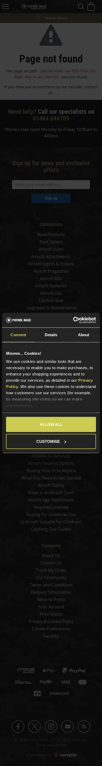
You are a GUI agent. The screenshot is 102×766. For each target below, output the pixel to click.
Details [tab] (51, 334)
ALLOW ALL (51, 424)
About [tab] (83, 334)
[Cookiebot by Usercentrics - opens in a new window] (73, 320)
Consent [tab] (18, 334)
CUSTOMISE (48, 441)
